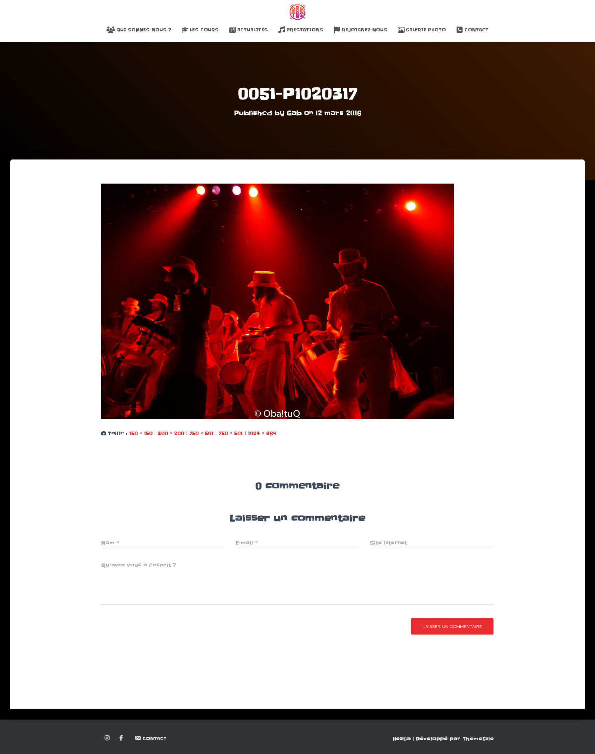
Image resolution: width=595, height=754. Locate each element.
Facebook (121, 738)
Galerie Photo (426, 30)
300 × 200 (171, 433)
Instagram (107, 738)
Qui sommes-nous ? (143, 30)
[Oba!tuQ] (297, 12)
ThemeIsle (478, 738)
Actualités (252, 30)
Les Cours (204, 30)
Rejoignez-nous (364, 30)
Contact (476, 30)
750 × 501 (201, 433)
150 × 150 (141, 433)
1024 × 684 (262, 433)
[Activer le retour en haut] (581, 740)
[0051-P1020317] (277, 301)
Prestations (304, 30)
